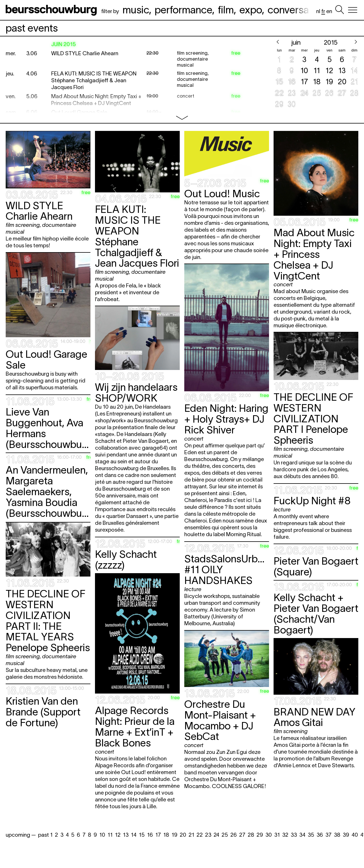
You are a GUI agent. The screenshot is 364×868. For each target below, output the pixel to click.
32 (285, 835)
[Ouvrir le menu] (352, 10)
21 (191, 835)
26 (233, 835)
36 (320, 835)
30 (268, 835)
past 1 (45, 835)
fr (323, 11)
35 (311, 835)
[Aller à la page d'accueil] (52, 10)
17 (158, 835)
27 (242, 835)
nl (318, 11)
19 (174, 835)
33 (294, 835)
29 (260, 835)
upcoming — (21, 835)
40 (354, 835)
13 (126, 835)
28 (251, 835)
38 (337, 835)
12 (118, 835)
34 (302, 835)
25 (225, 835)
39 (346, 835)
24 (216, 835)
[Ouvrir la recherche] (339, 10)
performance (183, 9)
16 (150, 835)
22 (200, 835)
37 (328, 835)
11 (110, 835)
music (136, 9)
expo (250, 9)
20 (183, 835)
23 (208, 835)
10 (102, 835)
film (226, 9)
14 (133, 835)
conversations (299, 9)
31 (277, 835)
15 (142, 835)
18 (166, 835)
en (329, 11)
